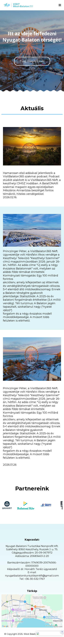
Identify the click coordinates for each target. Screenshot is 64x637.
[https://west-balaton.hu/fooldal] (18, 5)
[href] (32, 611)
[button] (60, 5)
